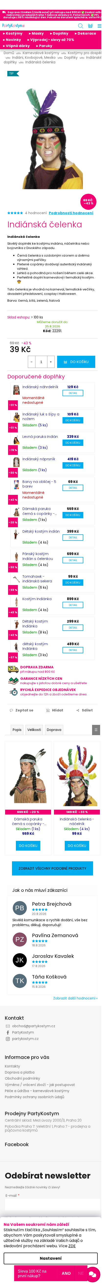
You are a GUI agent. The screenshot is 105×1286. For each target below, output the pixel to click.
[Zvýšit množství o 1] (50, 362)
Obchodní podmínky (22, 1078)
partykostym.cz (25, 1038)
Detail (73, 393)
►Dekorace (85, 33)
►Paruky (44, 45)
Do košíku (79, 361)
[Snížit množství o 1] (31, 362)
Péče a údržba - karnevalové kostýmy (37, 1090)
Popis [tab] (17, 729)
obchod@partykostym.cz (33, 1026)
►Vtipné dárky (16, 45)
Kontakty (12, 1066)
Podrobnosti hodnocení (71, 213)
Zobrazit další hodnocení (74, 998)
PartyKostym (23, 1032)
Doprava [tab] (54, 729)
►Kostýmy (12, 33)
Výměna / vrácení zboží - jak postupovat (40, 1084)
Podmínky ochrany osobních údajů (34, 1096)
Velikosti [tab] (34, 729)
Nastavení (51, 1258)
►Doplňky (59, 33)
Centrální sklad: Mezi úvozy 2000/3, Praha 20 (43, 1120)
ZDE (72, 1246)
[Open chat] (92, 1274)
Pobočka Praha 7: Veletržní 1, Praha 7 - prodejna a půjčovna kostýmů (47, 1128)
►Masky (36, 33)
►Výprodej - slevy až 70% (50, 39)
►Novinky (11, 39)
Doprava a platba (19, 1072)
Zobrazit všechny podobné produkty (52, 868)
